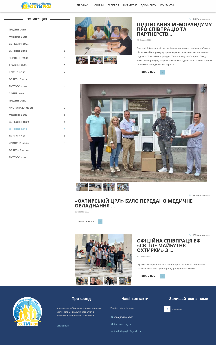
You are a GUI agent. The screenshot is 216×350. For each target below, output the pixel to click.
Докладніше (63, 325)
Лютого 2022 (18, 157)
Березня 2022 (19, 150)
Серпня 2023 (18, 51)
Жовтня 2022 (18, 115)
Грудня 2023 (17, 30)
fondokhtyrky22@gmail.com (128, 331)
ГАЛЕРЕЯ (113, 5)
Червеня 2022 (19, 143)
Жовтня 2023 (18, 37)
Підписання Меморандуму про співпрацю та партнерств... (174, 29)
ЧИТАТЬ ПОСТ (149, 72)
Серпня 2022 (18, 129)
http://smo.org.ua (122, 324)
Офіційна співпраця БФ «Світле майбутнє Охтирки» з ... (169, 245)
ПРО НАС (83, 5)
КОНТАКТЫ (167, 5)
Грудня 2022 (17, 101)
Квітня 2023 (17, 72)
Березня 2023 (18, 79)
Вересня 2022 (19, 122)
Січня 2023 (16, 94)
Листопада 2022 (21, 108)
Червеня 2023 (18, 58)
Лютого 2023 (18, 86)
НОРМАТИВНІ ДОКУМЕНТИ (140, 5)
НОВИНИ (98, 5)
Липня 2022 (17, 136)
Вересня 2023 (19, 44)
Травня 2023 (18, 65)
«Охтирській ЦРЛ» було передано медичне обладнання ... (134, 203)
